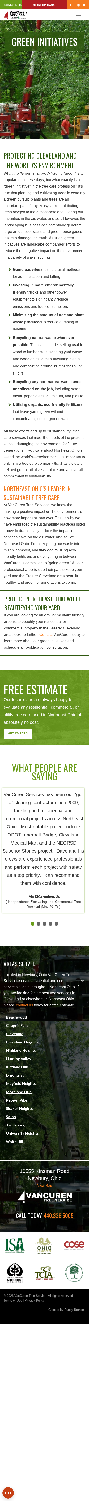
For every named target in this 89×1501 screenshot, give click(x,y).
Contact (45, 635)
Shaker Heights (19, 1108)
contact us (24, 1005)
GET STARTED (18, 733)
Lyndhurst (15, 1075)
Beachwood (16, 1017)
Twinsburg (15, 1125)
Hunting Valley (18, 1058)
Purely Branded (74, 1310)
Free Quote (78, 4)
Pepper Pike (16, 1100)
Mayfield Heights (21, 1083)
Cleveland (14, 1033)
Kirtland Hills (17, 1067)
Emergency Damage (44, 4)
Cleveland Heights (22, 1042)
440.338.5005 (11, 4)
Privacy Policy (35, 1300)
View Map (44, 1185)
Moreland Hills (19, 1091)
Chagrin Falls (17, 1025)
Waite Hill (14, 1141)
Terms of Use (13, 1300)
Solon (11, 1116)
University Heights (22, 1133)
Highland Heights (21, 1050)
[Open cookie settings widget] (8, 1493)
